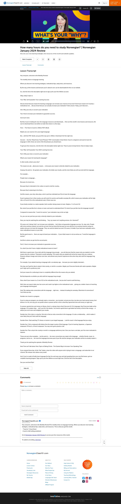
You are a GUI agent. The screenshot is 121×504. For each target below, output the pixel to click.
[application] (60, 26)
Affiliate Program (49, 484)
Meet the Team (49, 468)
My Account (67, 470)
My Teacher (45, 3)
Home (28, 463)
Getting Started (68, 465)
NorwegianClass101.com (70, 499)
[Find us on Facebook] (90, 478)
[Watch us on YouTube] (87, 478)
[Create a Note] (48, 59)
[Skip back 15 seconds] (23, 41)
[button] (99, 3)
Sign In (105, 3)
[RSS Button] (21, 382)
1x (37, 41)
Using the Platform (68, 472)
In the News (48, 475)
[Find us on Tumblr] (83, 481)
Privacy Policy (80, 499)
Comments (41, 65)
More (53, 3)
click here (38, 440)
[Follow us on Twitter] (83, 478)
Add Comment (28, 414)
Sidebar (98, 8)
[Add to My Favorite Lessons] (43, 59)
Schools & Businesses (51, 480)
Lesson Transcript (26, 65)
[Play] (28, 41)
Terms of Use (88, 499)
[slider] (47, 41)
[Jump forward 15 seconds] (32, 41)
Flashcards (30, 468)
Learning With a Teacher (70, 477)
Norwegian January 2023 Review (35, 435)
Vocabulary (35, 3)
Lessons (26, 3)
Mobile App (30, 477)
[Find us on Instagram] (87, 481)
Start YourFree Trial (114, 3)
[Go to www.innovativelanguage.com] (60, 496)
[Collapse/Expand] (60, 377)
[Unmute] (44, 41)
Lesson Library (23, 7)
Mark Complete (27, 59)
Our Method (48, 463)
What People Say (49, 470)
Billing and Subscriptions (70, 468)
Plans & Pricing (49, 472)
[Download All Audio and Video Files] (59, 59)
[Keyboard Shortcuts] (98, 41)
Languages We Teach (51, 477)
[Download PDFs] (54, 59)
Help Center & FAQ (69, 463)
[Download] (95, 41)
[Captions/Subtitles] (88, 41)
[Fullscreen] (91, 41)
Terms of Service (77, 500)
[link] (80, 8)
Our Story (47, 465)
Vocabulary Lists (31, 470)
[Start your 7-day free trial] (87, 465)
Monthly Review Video (34, 7)
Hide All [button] (26, 368)
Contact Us (67, 480)
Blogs (46, 482)
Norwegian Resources (32, 472)
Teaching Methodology (70, 475)
